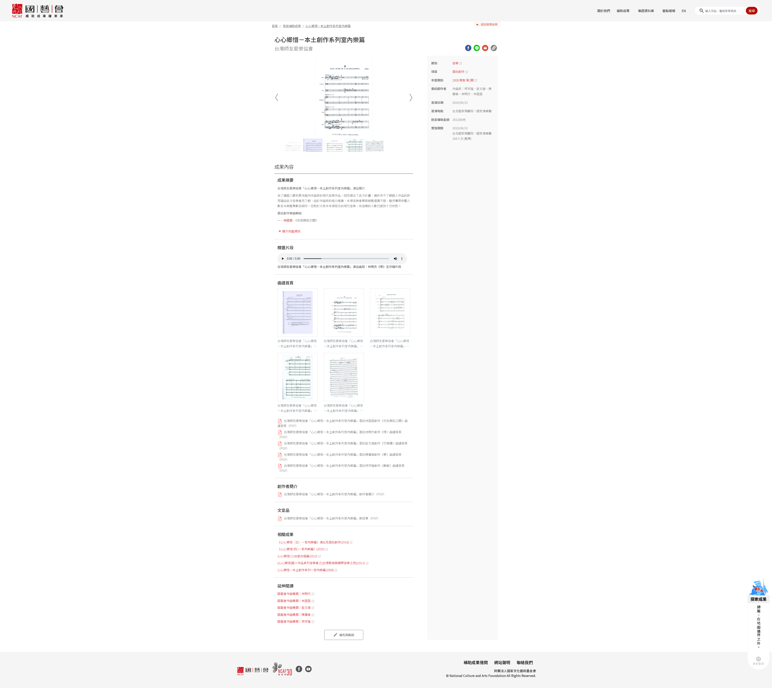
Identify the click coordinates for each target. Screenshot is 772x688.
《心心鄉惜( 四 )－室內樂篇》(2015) (300, 549)
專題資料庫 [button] (646, 10)
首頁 (275, 26)
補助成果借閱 (476, 662)
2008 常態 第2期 (463, 80)
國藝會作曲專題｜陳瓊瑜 (294, 614)
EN (684, 10)
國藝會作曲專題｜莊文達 (294, 607)
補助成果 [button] (623, 10)
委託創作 (458, 71)
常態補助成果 (292, 26)
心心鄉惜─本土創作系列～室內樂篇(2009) (305, 570)
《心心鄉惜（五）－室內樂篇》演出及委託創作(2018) (313, 542)
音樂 (455, 63)
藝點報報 (668, 10)
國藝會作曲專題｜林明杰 (294, 593)
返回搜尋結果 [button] (489, 24)
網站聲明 (502, 662)
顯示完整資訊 (291, 231)
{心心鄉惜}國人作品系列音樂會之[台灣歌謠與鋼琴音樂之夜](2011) (321, 563)
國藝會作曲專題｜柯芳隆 (294, 621)
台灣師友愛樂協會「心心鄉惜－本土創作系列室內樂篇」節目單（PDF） (332, 518)
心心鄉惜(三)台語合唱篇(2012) (297, 556)
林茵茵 (288, 220)
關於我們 (603, 10)
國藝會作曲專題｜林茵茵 (294, 601)
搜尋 (751, 10)
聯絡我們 (525, 662)
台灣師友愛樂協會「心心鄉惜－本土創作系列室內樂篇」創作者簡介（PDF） (335, 494)
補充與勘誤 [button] (346, 635)
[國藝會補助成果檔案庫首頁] (38, 11)
